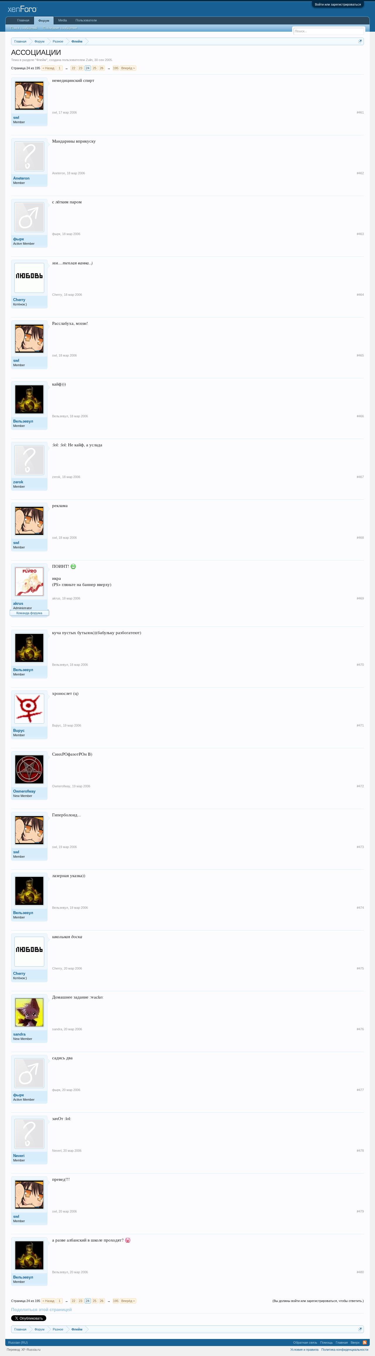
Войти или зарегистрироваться (338, 4)
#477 (360, 1090)
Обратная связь (305, 1342)
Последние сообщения (60, 28)
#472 (360, 786)
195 (115, 68)
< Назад (48, 68)
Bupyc (19, 730)
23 (80, 68)
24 (87, 68)
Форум (43, 20)
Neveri (19, 1156)
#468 (360, 537)
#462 (360, 173)
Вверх (355, 1342)
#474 (360, 907)
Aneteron (21, 178)
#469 (360, 598)
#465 (360, 355)
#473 (360, 847)
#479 (360, 1211)
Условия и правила (304, 1349)
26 (101, 68)
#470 (360, 664)
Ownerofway (24, 791)
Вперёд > (128, 68)
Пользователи (86, 20)
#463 (360, 234)
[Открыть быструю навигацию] (360, 41)
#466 (360, 416)
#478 (360, 1150)
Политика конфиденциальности (344, 1349)
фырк (18, 239)
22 (73, 68)
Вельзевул (23, 421)
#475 (360, 968)
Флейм (41, 60)
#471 (360, 725)
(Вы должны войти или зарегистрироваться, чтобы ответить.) (318, 1301)
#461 (360, 112)
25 (94, 68)
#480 (360, 1272)
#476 (360, 1029)
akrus (18, 603)
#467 (360, 477)
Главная (23, 20)
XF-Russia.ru (30, 1349)
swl (16, 117)
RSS (365, 1342)
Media (62, 20)
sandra (19, 1034)
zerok (18, 482)
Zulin (89, 60)
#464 (360, 294)
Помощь (326, 1342)
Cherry (19, 300)
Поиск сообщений (24, 28)
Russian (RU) (18, 1342)
